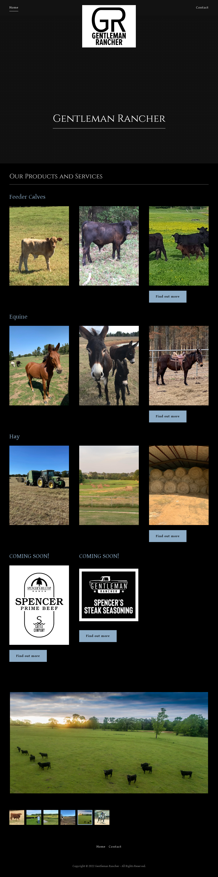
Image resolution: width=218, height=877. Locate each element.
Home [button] (100, 847)
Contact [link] (202, 8)
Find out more (168, 297)
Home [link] (13, 8)
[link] (109, 7)
